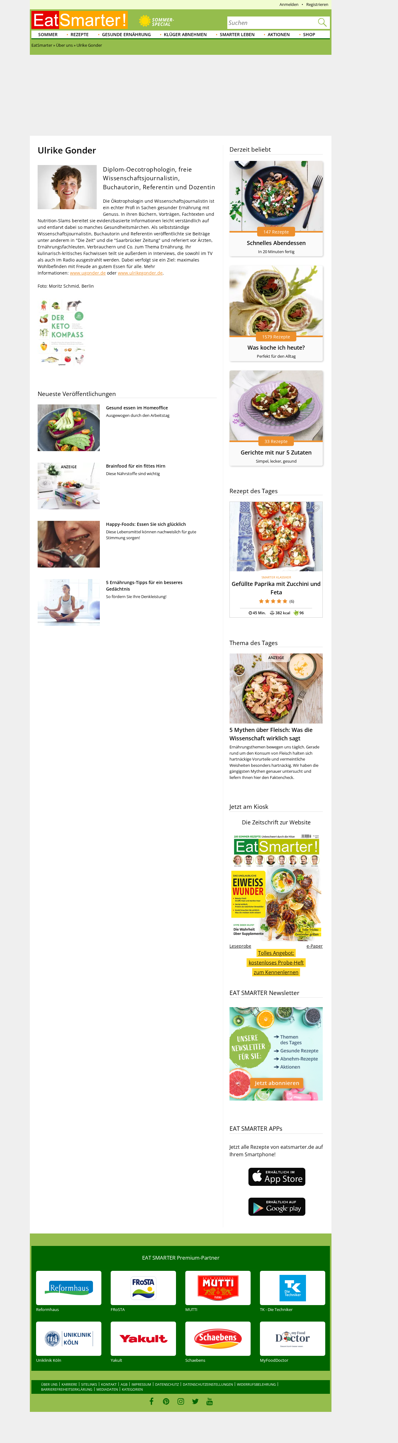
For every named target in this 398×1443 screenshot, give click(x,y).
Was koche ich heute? (276, 347)
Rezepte (80, 34)
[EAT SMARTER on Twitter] (195, 1401)
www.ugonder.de (88, 273)
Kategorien (132, 1389)
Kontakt (109, 1384)
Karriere (69, 1384)
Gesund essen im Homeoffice (137, 408)
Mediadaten (107, 1389)
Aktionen (279, 34)
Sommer (48, 34)
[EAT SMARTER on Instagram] (180, 1401)
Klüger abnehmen (185, 34)
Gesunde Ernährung (126, 34)
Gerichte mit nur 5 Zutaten (276, 452)
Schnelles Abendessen (276, 243)
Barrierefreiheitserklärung (66, 1389)
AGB (124, 1384)
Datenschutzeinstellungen (208, 1384)
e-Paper (315, 946)
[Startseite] (79, 20)
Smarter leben (237, 34)
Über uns (49, 1384)
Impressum (141, 1384)
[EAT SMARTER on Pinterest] (166, 1401)
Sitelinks (89, 1384)
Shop (309, 34)
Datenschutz (167, 1384)
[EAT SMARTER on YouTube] (209, 1401)
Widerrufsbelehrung (256, 1384)
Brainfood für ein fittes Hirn (135, 466)
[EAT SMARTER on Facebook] (151, 1401)
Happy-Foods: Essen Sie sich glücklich (146, 524)
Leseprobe (240, 946)
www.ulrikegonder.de (140, 273)
